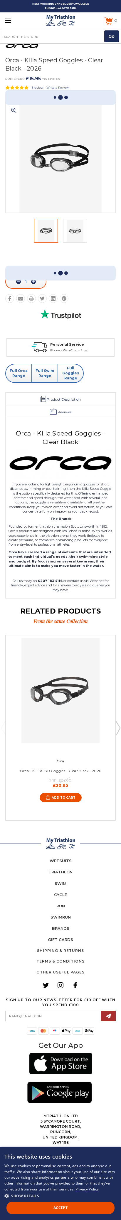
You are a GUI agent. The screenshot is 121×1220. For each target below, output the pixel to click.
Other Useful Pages (60, 972)
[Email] (20, 298)
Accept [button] (60, 1207)
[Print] (31, 298)
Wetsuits (61, 860)
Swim (60, 883)
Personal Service (67, 344)
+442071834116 (66, 8)
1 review (37, 87)
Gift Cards (60, 939)
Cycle (60, 894)
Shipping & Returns (60, 950)
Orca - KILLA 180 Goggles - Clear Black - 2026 (60, 771)
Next (118, 727)
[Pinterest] (64, 298)
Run (60, 905)
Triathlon (60, 872)
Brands (60, 928)
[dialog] (60, 1183)
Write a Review (57, 87)
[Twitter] (42, 298)
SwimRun (61, 917)
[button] (61, 1064)
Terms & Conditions (60, 961)
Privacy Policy (87, 1189)
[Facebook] (9, 298)
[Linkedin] (53, 298)
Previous (3, 727)
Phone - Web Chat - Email (69, 350)
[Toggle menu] (16, 20)
